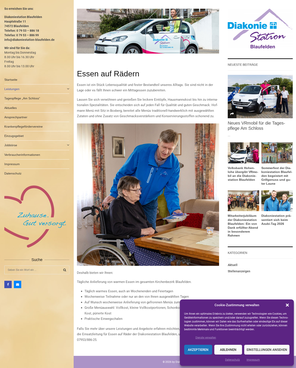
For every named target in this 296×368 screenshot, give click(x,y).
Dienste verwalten (205, 337)
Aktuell (232, 265)
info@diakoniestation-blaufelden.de (29, 39)
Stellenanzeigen (239, 271)
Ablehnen (228, 350)
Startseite (10, 79)
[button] (287, 305)
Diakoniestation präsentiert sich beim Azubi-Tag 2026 (276, 219)
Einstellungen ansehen (267, 350)
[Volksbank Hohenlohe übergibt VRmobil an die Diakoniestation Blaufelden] (243, 152)
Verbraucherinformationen (22, 154)
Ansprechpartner (15, 117)
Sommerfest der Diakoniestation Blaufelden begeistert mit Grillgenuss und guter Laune (276, 175)
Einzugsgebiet (14, 136)
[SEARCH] (64, 270)
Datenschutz (232, 359)
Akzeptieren (198, 350)
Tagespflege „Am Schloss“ (22, 98)
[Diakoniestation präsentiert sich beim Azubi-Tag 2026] (277, 200)
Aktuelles (10, 108)
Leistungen (12, 89)
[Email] (17, 284)
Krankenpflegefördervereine (23, 126)
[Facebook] (8, 284)
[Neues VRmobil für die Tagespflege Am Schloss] (260, 96)
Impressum (253, 359)
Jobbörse (10, 145)
